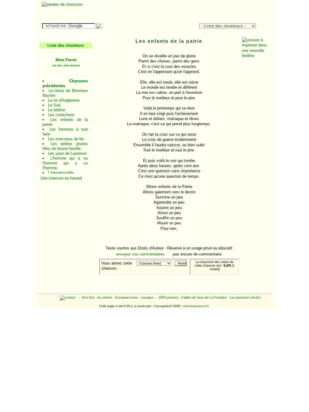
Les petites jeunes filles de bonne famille (65, 146)
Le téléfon (56, 110)
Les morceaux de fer (66, 139)
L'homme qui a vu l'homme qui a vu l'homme (65, 163)
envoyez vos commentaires (140, 254)
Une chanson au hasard (61, 178)
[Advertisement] (196, 11)
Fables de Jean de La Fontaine (204, 297)
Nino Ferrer (66, 62)
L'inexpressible (61, 172)
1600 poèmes (168, 297)
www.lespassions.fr (196, 306)
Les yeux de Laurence (67, 153)
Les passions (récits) (245, 297)
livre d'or (88, 297)
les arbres (104, 297)
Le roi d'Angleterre (63, 100)
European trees (126, 297)
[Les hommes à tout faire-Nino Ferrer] (223, 279)
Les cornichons (61, 115)
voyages (147, 297)
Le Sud (54, 105)
